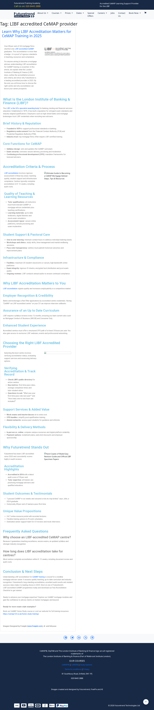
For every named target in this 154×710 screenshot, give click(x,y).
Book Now (134, 13)
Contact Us (121, 14)
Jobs (113, 13)
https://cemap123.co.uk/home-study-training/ (21, 614)
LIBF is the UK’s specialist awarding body (22, 108)
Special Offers (90, 14)
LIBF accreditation (11, 173)
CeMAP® (65, 664)
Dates (79, 13)
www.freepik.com (35, 626)
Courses (56, 13)
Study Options (86, 664)
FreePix (94, 689)
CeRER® (74, 664)
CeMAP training (38, 577)
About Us (42, 13)
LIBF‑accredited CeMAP (24, 49)
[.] (146, 13)
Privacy (86, 669)
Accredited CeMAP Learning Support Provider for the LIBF (119, 4)
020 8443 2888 (27, 6)
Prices (68, 13)
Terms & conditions (73, 669)
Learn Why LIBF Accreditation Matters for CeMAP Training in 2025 (36, 33)
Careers (101, 13)
